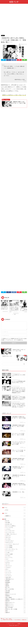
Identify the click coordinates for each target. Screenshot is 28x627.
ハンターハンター (15, 560)
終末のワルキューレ (15, 602)
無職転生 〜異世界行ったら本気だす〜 (15, 599)
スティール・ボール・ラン (15, 549)
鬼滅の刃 (15, 612)
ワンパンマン (15, 572)
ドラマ (14, 513)
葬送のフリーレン (15, 604)
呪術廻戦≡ (15, 582)
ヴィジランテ (15, 575)
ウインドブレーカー (15, 532)
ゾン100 (15, 552)
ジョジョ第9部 (15, 547)
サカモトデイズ (15, 542)
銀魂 (15, 610)
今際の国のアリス (15, 579)
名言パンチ (14, 2)
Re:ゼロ (15, 520)
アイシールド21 (15, 527)
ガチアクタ (15, 537)
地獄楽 (15, 584)
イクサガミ (15, 529)
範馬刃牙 (15, 600)
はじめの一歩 (15, 524)
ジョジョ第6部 (15, 545)
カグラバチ (15, 535)
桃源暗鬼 (15, 595)
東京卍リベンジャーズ (15, 594)
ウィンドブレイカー (15, 530)
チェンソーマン (15, 557)
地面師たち (15, 515)
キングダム (15, 539)
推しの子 (15, 587)
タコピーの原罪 (15, 554)
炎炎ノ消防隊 (15, 597)
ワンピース (15, 574)
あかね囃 (15, 522)
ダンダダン (15, 555)
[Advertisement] (14, 20)
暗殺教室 (15, 592)
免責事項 (18, 623)
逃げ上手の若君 (15, 607)
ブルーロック (15, 565)
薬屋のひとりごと (15, 605)
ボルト (15, 569)
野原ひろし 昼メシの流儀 (15, 609)
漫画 (14, 519)
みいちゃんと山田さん (15, 525)
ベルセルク (15, 567)
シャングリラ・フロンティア (15, 544)
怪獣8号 (3, 35)
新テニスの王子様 (15, 589)
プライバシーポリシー (11, 623)
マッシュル (15, 570)
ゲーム (14, 507)
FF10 (15, 510)
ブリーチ (15, 564)
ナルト (15, 559)
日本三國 (15, 590)
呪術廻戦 (15, 580)
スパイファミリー (15, 550)
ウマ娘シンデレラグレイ (15, 534)
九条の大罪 (15, 577)
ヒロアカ (15, 562)
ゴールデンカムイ (15, 540)
